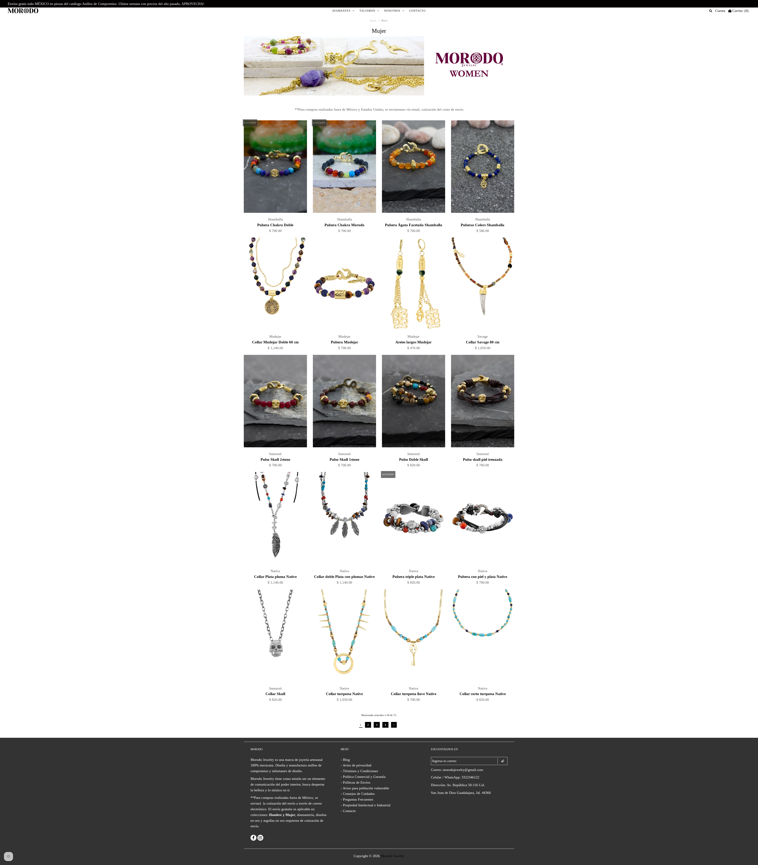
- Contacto (348, 811)
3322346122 (470, 777)
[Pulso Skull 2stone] (275, 402)
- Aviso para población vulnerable (365, 788)
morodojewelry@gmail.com (463, 770)
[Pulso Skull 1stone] (344, 402)
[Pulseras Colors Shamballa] (482, 167)
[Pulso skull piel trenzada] (482, 402)
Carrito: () (740, 11)
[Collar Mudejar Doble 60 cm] (275, 284)
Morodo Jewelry (392, 856)
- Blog (345, 760)
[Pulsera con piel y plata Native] (482, 519)
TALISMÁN (367, 10)
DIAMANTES (341, 10)
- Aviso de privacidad (356, 765)
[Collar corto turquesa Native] (482, 636)
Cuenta (720, 11)
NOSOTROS (392, 10)
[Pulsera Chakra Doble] (275, 167)
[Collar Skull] (275, 636)
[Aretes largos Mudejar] (413, 284)
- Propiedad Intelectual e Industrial (365, 805)
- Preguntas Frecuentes (357, 799)
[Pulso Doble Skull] (413, 402)
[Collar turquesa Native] (344, 636)
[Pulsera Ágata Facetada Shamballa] (413, 167)
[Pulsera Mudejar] (344, 284)
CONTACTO (417, 10)
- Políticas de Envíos (355, 782)
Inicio (373, 20)
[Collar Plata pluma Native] (275, 519)
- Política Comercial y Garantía (363, 777)
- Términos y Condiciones (359, 771)
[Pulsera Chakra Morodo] (344, 167)
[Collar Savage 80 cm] (482, 284)
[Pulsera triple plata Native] (413, 519)
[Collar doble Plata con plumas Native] (344, 519)
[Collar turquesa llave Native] (413, 636)
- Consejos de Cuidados (358, 794)
